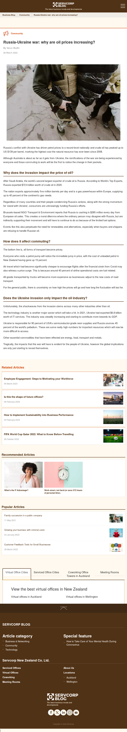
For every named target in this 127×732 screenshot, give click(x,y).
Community (11, 645)
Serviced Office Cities (46, 572)
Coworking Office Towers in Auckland (78, 574)
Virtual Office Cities (16, 572)
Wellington (71, 681)
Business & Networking (17, 641)
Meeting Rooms (109, 572)
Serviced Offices (11, 668)
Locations (69, 672)
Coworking (8, 677)
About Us (69, 668)
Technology (11, 649)
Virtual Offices (10, 672)
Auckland (71, 677)
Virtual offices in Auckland (26, 597)
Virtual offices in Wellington (82, 597)
